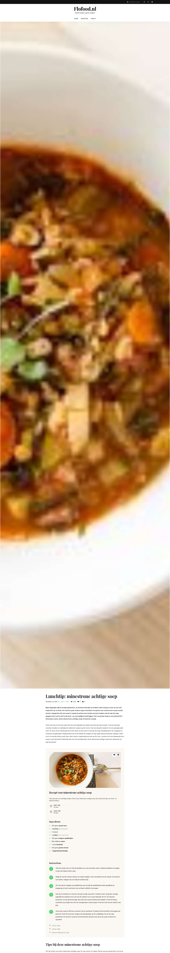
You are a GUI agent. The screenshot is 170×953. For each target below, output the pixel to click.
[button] (118, 755)
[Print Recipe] (114, 755)
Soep (67, 702)
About (93, 18)
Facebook (148, 2)
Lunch (62, 702)
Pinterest (152, 2)
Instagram (144, 2)
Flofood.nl (85, 9)
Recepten (84, 18)
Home (76, 18)
